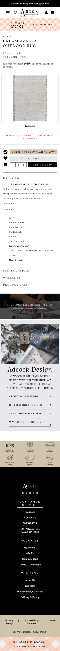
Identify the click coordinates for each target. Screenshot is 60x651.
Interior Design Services (30, 591)
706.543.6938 (30, 523)
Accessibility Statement (31, 622)
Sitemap (52, 620)
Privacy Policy (9, 622)
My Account (30, 547)
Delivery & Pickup (30, 597)
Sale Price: (12, 52)
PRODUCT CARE (15, 284)
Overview (11, 178)
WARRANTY (12, 277)
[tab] (30, 220)
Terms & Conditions (30, 564)
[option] (30, 98)
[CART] (52, 13)
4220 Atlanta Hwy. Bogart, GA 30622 (30, 530)
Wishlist (30, 553)
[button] (26, 126)
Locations (30, 511)
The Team (30, 585)
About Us (30, 580)
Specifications (16, 270)
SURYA (7, 36)
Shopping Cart (30, 558)
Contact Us (30, 517)
